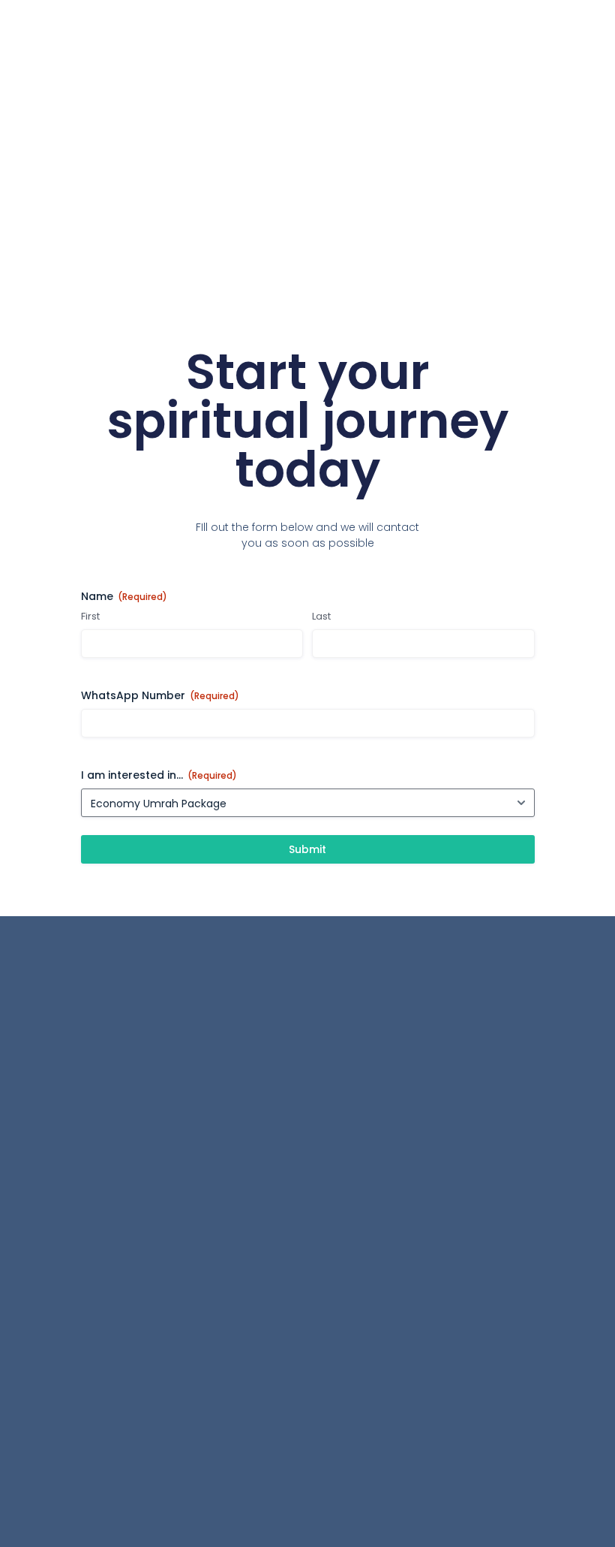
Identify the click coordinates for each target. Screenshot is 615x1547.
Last (321, 616)
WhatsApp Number (160, 695)
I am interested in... (159, 775)
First (90, 616)
